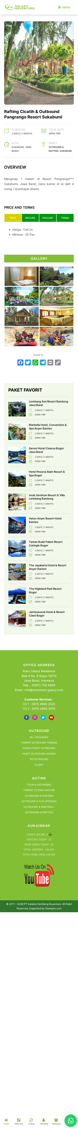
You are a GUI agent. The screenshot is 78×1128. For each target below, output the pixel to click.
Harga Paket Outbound (39, 748)
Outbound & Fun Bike (39, 795)
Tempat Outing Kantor (39, 790)
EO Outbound (39, 759)
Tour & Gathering (39, 784)
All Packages (39, 737)
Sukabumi (66, 150)
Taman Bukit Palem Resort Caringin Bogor (46, 543)
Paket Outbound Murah (39, 753)
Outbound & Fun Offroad (39, 801)
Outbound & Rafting (39, 812)
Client (39, 764)
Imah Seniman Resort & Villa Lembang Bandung (47, 496)
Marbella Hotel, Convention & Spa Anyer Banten (48, 426)
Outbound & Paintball (39, 806)
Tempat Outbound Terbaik (39, 742)
